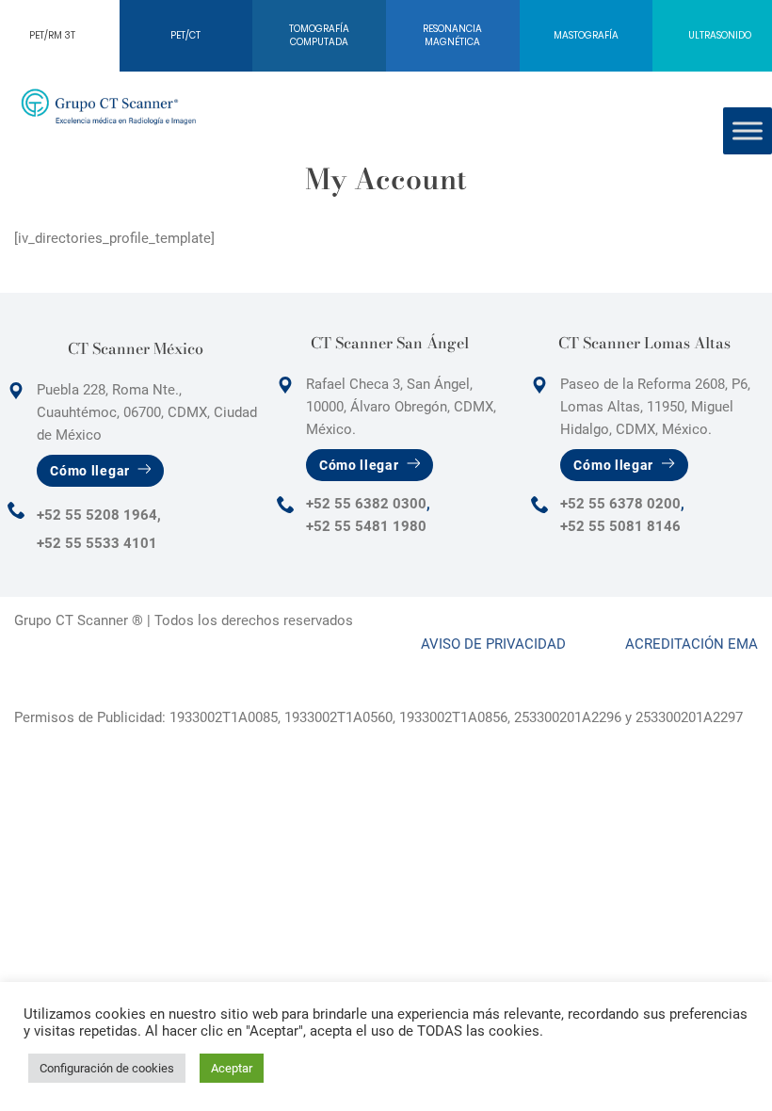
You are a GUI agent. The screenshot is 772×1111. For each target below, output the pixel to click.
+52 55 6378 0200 (620, 503)
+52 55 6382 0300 (366, 503)
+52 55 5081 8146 (620, 526)
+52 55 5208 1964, (99, 515)
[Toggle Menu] (747, 130)
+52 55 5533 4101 (97, 543)
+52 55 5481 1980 (366, 526)
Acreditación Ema (691, 644)
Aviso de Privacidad (493, 644)
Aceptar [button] (231, 1068)
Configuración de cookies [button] (107, 1068)
